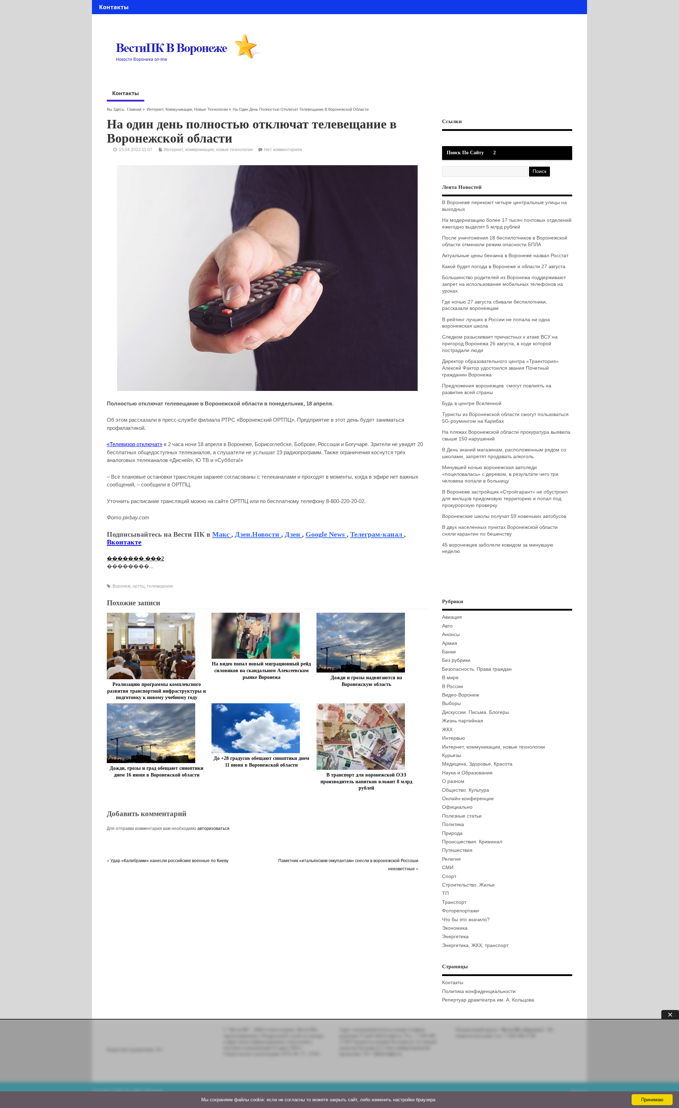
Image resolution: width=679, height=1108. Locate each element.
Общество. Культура (465, 790)
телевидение (160, 586)
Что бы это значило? (466, 919)
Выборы (451, 703)
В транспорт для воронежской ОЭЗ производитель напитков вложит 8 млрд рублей (366, 781)
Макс (221, 534)
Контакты (114, 7)
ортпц (139, 586)
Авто (447, 626)
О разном (453, 781)
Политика (453, 824)
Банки (449, 651)
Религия (451, 859)
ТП (445, 893)
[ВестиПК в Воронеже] (191, 75)
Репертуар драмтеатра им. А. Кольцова (488, 1000)
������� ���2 (135, 558)
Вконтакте (124, 542)
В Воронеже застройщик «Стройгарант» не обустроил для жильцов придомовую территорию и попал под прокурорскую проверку (505, 498)
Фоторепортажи (460, 910)
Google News (326, 534)
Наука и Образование (467, 772)
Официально (457, 807)
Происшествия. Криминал (472, 841)
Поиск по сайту (465, 152)
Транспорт (454, 902)
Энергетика (455, 936)
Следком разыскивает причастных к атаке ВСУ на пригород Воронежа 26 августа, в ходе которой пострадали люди (500, 343)
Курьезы (451, 755)
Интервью (453, 738)
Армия (449, 643)
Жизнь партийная (462, 720)
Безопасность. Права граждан (477, 669)
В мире (450, 677)
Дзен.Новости (258, 534)
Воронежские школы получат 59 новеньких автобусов (504, 516)
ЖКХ (447, 729)
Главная (134, 109)
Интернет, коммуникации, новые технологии (187, 109)
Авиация (452, 617)
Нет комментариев (283, 149)
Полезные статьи (462, 816)
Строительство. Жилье (468, 885)
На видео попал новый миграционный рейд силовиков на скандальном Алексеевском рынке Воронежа (261, 670)
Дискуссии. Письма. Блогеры (475, 712)
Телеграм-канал (377, 534)
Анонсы (451, 634)
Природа (452, 833)
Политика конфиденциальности (479, 991)
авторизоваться (213, 828)
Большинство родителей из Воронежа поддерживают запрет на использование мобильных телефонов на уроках (504, 284)
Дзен (293, 534)
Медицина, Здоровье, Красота (477, 764)
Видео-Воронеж (460, 695)
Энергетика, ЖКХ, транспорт (475, 945)
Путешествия (457, 850)
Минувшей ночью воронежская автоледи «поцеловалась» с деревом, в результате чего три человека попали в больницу (500, 474)
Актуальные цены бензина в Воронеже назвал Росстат (505, 255)
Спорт (449, 876)
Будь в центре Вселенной (471, 403)
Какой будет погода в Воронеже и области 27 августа (503, 266)
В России (452, 686)
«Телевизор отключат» (134, 444)
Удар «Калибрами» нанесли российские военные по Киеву (169, 860)
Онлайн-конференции (468, 798)
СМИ (447, 867)
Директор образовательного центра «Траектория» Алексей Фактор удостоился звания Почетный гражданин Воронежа (500, 368)
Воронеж (121, 586)
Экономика (455, 928)
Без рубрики (456, 660)
